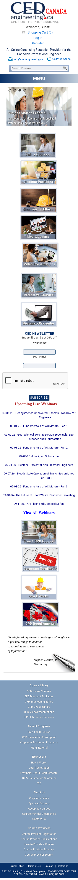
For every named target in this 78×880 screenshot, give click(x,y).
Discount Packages (38, 182)
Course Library (39, 685)
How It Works (38, 596)
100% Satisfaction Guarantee (39, 778)
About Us (39, 792)
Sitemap (49, 866)
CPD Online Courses (39, 691)
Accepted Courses (39, 808)
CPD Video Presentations (39, 712)
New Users (39, 756)
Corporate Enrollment (40, 569)
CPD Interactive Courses (39, 717)
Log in (38, 38)
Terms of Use (34, 866)
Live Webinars (38, 237)
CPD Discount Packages (39, 696)
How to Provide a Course (39, 844)
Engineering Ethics (38, 209)
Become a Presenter (38, 323)
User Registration (39, 767)
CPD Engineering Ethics (39, 701)
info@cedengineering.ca (28, 59)
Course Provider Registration (39, 833)
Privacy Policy (17, 866)
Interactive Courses (38, 295)
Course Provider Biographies (39, 813)
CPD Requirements (40, 624)
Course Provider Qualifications (39, 839)
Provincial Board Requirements (39, 773)
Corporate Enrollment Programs (39, 742)
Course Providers (39, 828)
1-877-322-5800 (61, 59)
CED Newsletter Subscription (39, 737)
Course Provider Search (39, 854)
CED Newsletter (39, 333)
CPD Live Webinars (39, 706)
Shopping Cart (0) (40, 32)
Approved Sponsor (39, 803)
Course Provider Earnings (39, 849)
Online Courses (37, 154)
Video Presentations (39, 264)
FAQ (39, 783)
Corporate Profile (39, 798)
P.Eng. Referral (39, 747)
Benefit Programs (39, 726)
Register (38, 43)
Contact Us (39, 819)
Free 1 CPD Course (38, 541)
